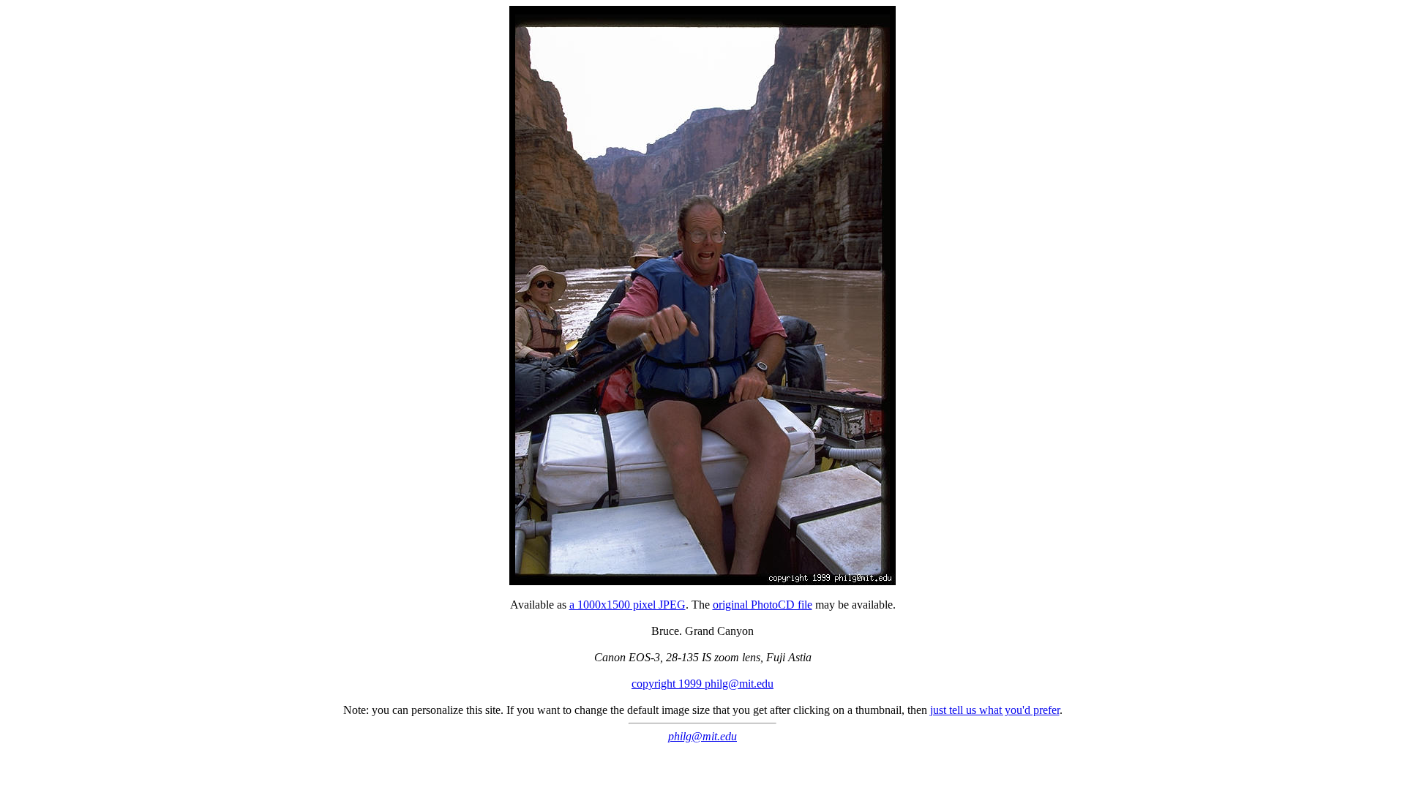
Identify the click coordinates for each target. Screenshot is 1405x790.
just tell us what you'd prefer (995, 710)
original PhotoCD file (762, 604)
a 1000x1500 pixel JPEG (627, 604)
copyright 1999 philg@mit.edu (702, 683)
